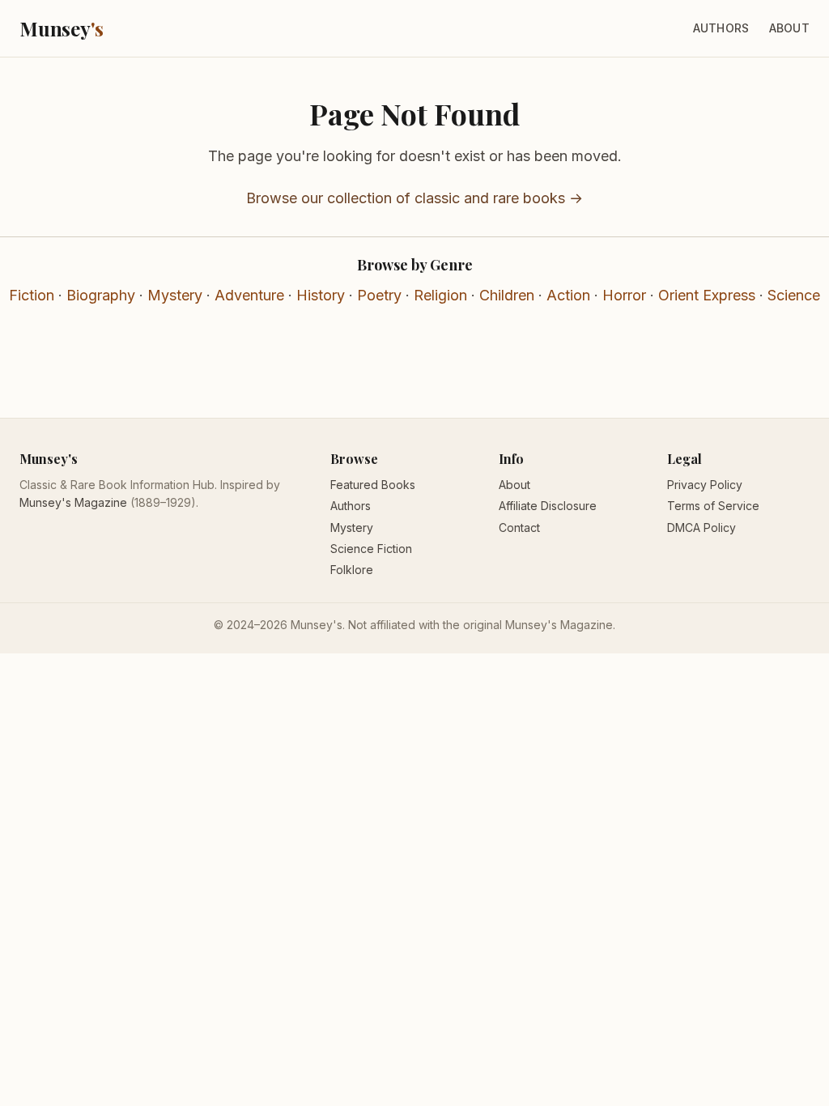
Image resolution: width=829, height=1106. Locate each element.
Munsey (61, 28)
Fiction (31, 295)
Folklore (351, 569)
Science (793, 295)
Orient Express (706, 295)
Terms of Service (713, 506)
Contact (519, 527)
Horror (624, 295)
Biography (100, 295)
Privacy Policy (704, 484)
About (789, 28)
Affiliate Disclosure (548, 506)
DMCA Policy (701, 527)
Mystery (174, 295)
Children (506, 295)
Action (568, 295)
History (320, 295)
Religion (440, 295)
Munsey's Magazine (73, 502)
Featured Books (372, 484)
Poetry (379, 295)
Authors (721, 28)
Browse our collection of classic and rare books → (414, 197)
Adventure (249, 295)
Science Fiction (371, 548)
